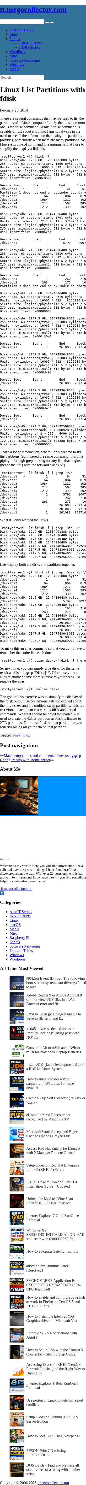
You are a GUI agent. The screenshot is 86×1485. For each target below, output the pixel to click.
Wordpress (18, 959)
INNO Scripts (29, 47)
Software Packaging (25, 60)
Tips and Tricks (21, 30)
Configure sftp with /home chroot (25, 760)
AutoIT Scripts (30, 43)
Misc (13, 56)
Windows (17, 65)
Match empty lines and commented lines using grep (42, 756)
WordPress (18, 52)
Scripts (15, 39)
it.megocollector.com (33, 9)
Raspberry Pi (19, 938)
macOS (15, 925)
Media (14, 69)
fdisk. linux (21, 735)
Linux (14, 34)
